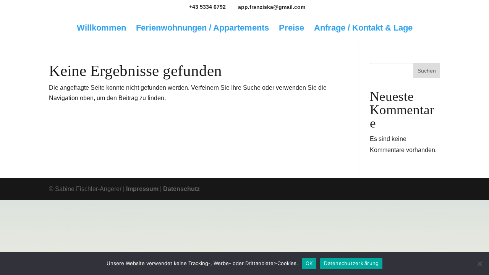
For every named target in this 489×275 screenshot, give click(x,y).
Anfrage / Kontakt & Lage (363, 28)
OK (309, 263)
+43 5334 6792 (207, 7)
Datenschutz (181, 189)
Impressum (142, 189)
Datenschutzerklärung (351, 263)
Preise (291, 28)
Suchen (427, 71)
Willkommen (101, 28)
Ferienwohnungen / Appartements (202, 28)
